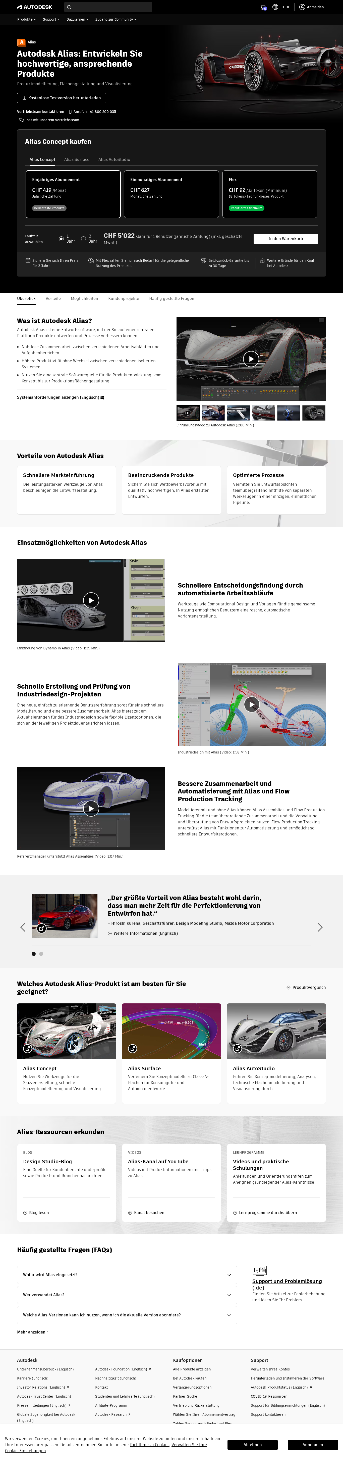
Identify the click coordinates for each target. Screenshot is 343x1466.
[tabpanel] (251, 359)
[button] (127, 1275)
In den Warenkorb (285, 239)
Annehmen (313, 1445)
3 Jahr (93, 239)
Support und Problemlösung (287, 1281)
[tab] (42, 160)
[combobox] (108, 7)
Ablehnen (253, 1445)
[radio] (73, 194)
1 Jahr (71, 239)
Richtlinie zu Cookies (149, 1445)
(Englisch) (58, 397)
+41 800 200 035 (102, 111)
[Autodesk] (34, 7)
